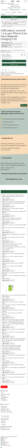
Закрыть (4, 387)
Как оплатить (4, 406)
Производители (4, 397)
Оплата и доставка (5, 394)
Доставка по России (5, 410)
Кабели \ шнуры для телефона (10, 23)
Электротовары (8, 22)
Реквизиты (3, 398)
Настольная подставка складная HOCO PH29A (13, 340)
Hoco (11, 42)
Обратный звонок (6, 429)
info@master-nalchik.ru (7, 426)
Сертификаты (4, 400)
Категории (14, 19)
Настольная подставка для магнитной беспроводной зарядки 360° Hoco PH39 (11, 349)
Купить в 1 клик (14, 64)
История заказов (5, 419)
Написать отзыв (18, 46)
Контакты (3, 395)
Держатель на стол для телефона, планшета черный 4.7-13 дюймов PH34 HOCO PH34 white (13, 323)
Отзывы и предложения (6, 412)
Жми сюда (23, 105)
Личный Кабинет (5, 418)
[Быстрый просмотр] (11, 200)
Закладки (3, 421)
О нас (2, 393)
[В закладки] (21, 55)
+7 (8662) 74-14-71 (5, 428)
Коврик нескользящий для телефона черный (12, 196)
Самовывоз (3, 407)
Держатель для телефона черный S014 (11, 219)
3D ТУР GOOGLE (5, 150)
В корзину (14, 61)
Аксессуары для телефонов (19, 22)
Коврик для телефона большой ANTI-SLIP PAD (13, 203)
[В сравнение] (24, 55)
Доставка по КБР (5, 409)
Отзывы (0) (10, 46)
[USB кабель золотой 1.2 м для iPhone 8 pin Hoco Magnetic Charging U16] (14, 51)
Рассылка (3, 422)
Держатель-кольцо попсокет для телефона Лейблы (14, 304)
